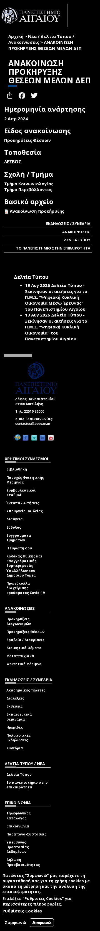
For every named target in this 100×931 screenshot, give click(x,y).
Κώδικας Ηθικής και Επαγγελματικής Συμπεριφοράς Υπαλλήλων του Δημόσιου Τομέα (24, 566)
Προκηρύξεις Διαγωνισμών (18, 621)
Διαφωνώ (41, 922)
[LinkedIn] (42, 437)
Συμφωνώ (15, 922)
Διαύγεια (14, 519)
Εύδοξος (13, 527)
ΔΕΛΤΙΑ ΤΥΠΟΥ (77, 239)
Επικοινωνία (17, 826)
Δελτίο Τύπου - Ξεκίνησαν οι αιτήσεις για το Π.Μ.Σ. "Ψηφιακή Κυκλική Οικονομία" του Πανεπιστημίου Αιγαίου (56, 326)
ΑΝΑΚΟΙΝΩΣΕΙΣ (76, 231)
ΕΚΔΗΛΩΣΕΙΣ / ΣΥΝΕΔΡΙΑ (68, 223)
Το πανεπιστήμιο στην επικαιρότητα (27, 784)
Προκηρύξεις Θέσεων (25, 631)
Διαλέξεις (15, 698)
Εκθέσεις (14, 706)
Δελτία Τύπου (19, 774)
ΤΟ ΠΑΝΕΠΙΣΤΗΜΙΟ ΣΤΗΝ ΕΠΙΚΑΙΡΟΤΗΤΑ (53, 248)
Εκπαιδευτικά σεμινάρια (19, 716)
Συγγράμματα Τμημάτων (18, 537)
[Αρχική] (34, 15)
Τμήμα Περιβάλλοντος (28, 189)
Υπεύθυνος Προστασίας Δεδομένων (17, 847)
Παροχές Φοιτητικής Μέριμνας (25, 480)
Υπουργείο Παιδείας (24, 511)
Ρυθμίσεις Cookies (22, 911)
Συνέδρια (14, 748)
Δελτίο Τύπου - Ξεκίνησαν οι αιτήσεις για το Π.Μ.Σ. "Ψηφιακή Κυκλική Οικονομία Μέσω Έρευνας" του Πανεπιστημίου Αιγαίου (56, 297)
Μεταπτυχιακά (20, 656)
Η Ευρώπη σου (19, 548)
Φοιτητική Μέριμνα (24, 664)
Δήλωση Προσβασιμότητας (23, 862)
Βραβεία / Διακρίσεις (25, 639)
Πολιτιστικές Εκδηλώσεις (18, 737)
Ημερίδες (14, 727)
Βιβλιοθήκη (16, 469)
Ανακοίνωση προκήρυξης (37, 211)
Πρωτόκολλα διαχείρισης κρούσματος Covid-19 (25, 588)
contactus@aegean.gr (34, 424)
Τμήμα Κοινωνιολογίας (28, 183)
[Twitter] (34, 437)
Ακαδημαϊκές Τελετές (25, 690)
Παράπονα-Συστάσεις (26, 834)
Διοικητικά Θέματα (24, 647)
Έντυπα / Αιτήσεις (22, 503)
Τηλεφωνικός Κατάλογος (18, 815)
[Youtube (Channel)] (51, 437)
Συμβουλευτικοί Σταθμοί (21, 492)
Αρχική (15, 36)
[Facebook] (25, 437)
